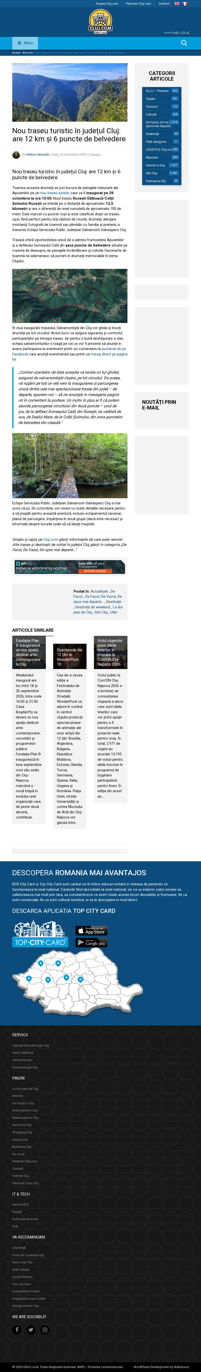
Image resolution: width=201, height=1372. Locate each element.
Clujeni (150, 99)
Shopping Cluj (22, 1132)
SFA (15, 1226)
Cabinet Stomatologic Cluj (30, 1045)
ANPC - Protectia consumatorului (100, 1367)
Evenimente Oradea (25, 1291)
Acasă (16, 52)
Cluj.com (50, 539)
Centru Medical (22, 1052)
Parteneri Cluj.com (138, 3)
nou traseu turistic (55, 193)
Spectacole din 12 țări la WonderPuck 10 (69, 657)
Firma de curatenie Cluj (28, 1255)
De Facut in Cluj (23, 1103)
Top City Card (21, 1284)
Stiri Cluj (101, 612)
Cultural (151, 114)
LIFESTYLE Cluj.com (160, 149)
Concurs (152, 106)
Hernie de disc (22, 1060)
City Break (19, 1248)
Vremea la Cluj (156, 181)
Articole (28, 52)
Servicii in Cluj (155, 165)
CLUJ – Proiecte (157, 91)
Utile (113, 612)
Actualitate (99, 591)
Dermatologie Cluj (25, 1067)
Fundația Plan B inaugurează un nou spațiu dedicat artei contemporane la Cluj (28, 652)
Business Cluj (21, 1147)
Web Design (21, 1269)
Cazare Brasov (22, 1277)
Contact (164, 3)
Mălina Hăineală (37, 155)
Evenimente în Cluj (25, 1110)
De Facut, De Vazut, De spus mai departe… (162, 124)
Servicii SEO (20, 1204)
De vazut (18, 1154)
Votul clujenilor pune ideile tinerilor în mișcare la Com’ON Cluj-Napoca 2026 (110, 652)
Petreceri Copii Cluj (25, 1183)
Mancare (152, 157)
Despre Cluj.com (107, 3)
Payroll (17, 1212)
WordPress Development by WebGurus (161, 1367)
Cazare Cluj (20, 1139)
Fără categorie (156, 142)
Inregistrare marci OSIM (28, 1298)
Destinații (113, 601)
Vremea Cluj (20, 1176)
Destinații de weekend (92, 607)
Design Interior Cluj (25, 1306)
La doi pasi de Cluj (25, 1089)
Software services (25, 1219)
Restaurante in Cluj (25, 1118)
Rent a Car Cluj (22, 1262)
